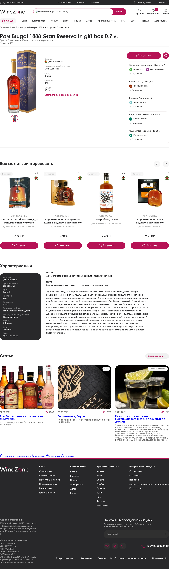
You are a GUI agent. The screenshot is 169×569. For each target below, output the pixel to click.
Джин (100, 493)
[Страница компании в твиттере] (122, 546)
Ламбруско (76, 485)
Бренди (101, 488)
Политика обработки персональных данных (122, 558)
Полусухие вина (48, 484)
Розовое (74, 476)
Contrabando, (113, 223)
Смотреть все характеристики (61, 95)
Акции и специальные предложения (149, 484)
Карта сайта (136, 488)
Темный (7, 329)
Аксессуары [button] (160, 21)
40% (46, 83)
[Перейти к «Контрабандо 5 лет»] (106, 193)
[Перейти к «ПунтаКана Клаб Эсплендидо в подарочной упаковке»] (19, 193)
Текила (101, 501)
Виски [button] (66, 21)
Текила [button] (145, 21)
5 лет (6, 305)
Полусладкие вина (49, 480)
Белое (73, 472)
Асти (73, 489)
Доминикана (55, 62)
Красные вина (47, 493)
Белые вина (45, 488)
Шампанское (78, 467)
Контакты (134, 476)
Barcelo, (70, 227)
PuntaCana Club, (27, 227)
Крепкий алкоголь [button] (107, 21)
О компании (64, 3)
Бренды (94, 3)
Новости (81, 3)
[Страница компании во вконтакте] (107, 546)
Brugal (47, 76)
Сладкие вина (47, 476)
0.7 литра (49, 90)
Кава (73, 493)
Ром (99, 497)
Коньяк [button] (54, 21)
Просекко (75, 480)
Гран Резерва (10, 336)
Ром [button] (123, 21)
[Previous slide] (157, 164)
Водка (100, 480)
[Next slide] (166, 164)
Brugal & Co (9, 286)
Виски (100, 476)
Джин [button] (133, 21)
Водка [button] (77, 21)
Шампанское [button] (39, 21)
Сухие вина (45, 471)
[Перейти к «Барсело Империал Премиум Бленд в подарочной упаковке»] (63, 193)
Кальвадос (103, 506)
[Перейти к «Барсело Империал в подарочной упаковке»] (150, 193)
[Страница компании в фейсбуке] (115, 546)
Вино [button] (24, 21)
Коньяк (100, 471)
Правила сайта (160, 558)
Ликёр (100, 484)
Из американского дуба (16, 311)
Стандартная (51, 69)
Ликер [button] (89, 21)
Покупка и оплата (65, 558)
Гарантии (86, 558)
